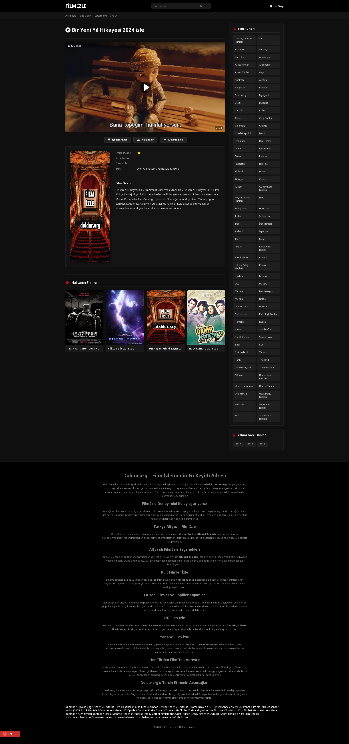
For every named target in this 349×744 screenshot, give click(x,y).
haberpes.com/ (151, 717)
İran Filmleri (265, 223)
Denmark (240, 141)
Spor (237, 344)
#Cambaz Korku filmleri (150, 710)
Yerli (237, 415)
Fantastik (163, 168)
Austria (263, 80)
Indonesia (264, 216)
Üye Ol (113, 15)
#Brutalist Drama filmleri (191, 707)
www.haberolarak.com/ (79, 717)
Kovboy (239, 276)
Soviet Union (266, 337)
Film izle (75, 6)
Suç (261, 344)
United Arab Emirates (265, 376)
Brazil (238, 102)
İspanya (263, 231)
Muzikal (239, 298)
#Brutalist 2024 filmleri (238, 710)
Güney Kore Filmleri (265, 188)
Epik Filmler (265, 148)
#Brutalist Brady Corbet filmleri (150, 713)
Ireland (239, 231)
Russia (262, 321)
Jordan (238, 246)
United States (266, 386)
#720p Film (243, 713)
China (238, 118)
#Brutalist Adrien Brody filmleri (188, 713)
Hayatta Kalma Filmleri (242, 199)
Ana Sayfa (70, 15)
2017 (250, 444)
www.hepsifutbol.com (175, 717)
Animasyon (149, 168)
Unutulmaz (241, 393)
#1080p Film (139, 707)
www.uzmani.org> (105, 717)
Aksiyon (239, 49)
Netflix (262, 298)
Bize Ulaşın (85, 15)
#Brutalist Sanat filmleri (222, 713)
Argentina (264, 64)
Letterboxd (101, 15)
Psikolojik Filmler (268, 314)
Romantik (240, 321)
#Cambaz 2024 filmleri (79, 713)
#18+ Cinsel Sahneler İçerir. (223, 707)
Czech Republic (243, 133)
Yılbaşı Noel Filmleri (265, 417)
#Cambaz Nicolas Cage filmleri (83, 707)
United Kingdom (244, 386)
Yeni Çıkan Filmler (264, 406)
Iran (237, 223)
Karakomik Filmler (265, 248)
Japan (262, 239)
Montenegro (266, 291)
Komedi (263, 257)
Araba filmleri (242, 64)
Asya (261, 72)
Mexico (239, 291)
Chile (262, 110)
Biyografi (264, 95)
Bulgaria (263, 102)
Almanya (263, 49)
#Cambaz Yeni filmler (110, 710)
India (238, 216)
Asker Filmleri (242, 72)
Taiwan (263, 352)
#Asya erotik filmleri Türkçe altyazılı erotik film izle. (194, 710)
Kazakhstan (241, 257)
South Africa (265, 329)
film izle (254, 713)
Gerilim (263, 179)
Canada (239, 110)
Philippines (241, 314)
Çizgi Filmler (265, 118)
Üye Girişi (278, 6)
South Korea (242, 337)
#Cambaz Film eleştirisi (253, 707)
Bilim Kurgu (241, 95)
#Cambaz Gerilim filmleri (161, 707)
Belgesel (240, 87)
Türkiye (239, 375)
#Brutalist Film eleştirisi (116, 707)
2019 (262, 444)
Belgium (263, 87)
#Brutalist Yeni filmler (265, 710)
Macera (174, 168)
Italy (237, 239)
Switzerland (241, 352)
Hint (261, 197)
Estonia (263, 156)
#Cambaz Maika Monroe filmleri (112, 713)
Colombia (240, 125)
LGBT (238, 283)
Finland (239, 171)
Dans (262, 133)
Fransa (262, 171)
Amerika (239, 57)
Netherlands (242, 306)
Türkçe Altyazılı (243, 367)
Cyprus (263, 125)
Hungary (264, 208)
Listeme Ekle (175, 139)
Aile (139, 168)
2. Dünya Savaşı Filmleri (243, 40)
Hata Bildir (147, 139)
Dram (238, 148)
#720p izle (129, 710)
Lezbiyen (264, 276)
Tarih (238, 359)
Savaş (238, 329)
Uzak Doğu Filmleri (265, 395)
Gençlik (239, 179)
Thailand (264, 359)
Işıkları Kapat (119, 139)
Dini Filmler (265, 141)
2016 (238, 444)
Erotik (238, 156)
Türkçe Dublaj (266, 367)
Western (239, 404)
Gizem (238, 186)
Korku (262, 265)
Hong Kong (241, 208)
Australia (239, 80)
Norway (263, 306)
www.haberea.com (129, 717)
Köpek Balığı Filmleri (241, 266)
